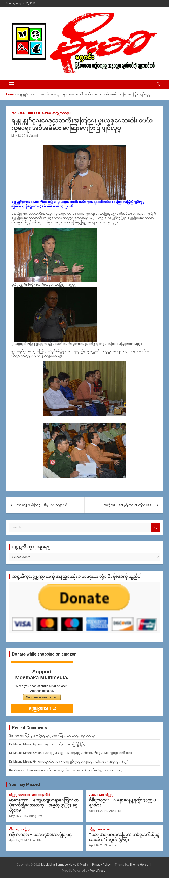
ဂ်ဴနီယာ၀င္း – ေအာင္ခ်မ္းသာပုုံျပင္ (40, 834)
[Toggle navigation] (11, 84)
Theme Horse (139, 864)
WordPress (97, 870)
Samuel (14, 735)
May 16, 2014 (18, 816)
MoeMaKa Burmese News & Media (64, 864)
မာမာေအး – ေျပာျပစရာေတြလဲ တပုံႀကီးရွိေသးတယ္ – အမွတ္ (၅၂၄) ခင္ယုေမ (44, 805)
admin (35, 135)
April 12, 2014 (18, 840)
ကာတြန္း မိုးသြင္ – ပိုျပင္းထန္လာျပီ (41, 505)
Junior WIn (96, 794)
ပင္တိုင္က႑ (13, 794)
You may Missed (24, 784)
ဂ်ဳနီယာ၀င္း (15, 829)
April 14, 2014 (98, 810)
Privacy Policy (101, 864)
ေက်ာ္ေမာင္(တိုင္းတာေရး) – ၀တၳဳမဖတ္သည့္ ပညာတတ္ (83, 770)
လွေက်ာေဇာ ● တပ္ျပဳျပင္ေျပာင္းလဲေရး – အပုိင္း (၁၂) (85, 761)
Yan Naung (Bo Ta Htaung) (31, 113)
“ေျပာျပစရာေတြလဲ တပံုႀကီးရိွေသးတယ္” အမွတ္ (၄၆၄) (124, 837)
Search (155, 527)
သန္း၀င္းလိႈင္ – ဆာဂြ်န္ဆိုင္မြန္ (63, 744)
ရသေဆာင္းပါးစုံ (41, 794)
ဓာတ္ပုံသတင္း (61, 113)
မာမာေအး (24, 794)
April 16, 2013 (98, 845)
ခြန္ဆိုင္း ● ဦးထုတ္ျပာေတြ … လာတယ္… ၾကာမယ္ (60, 735)
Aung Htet (35, 816)
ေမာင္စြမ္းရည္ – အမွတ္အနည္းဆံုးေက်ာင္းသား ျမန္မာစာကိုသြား (87, 753)
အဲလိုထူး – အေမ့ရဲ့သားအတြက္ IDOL (128, 505)
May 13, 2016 (20, 135)
